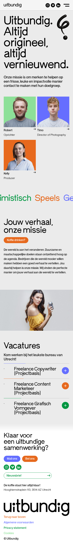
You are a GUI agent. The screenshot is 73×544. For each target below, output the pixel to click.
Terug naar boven (15, 517)
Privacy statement (15, 528)
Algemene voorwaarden (19, 522)
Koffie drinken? (16, 240)
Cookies (9, 533)
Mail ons (12, 458)
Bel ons (30, 458)
